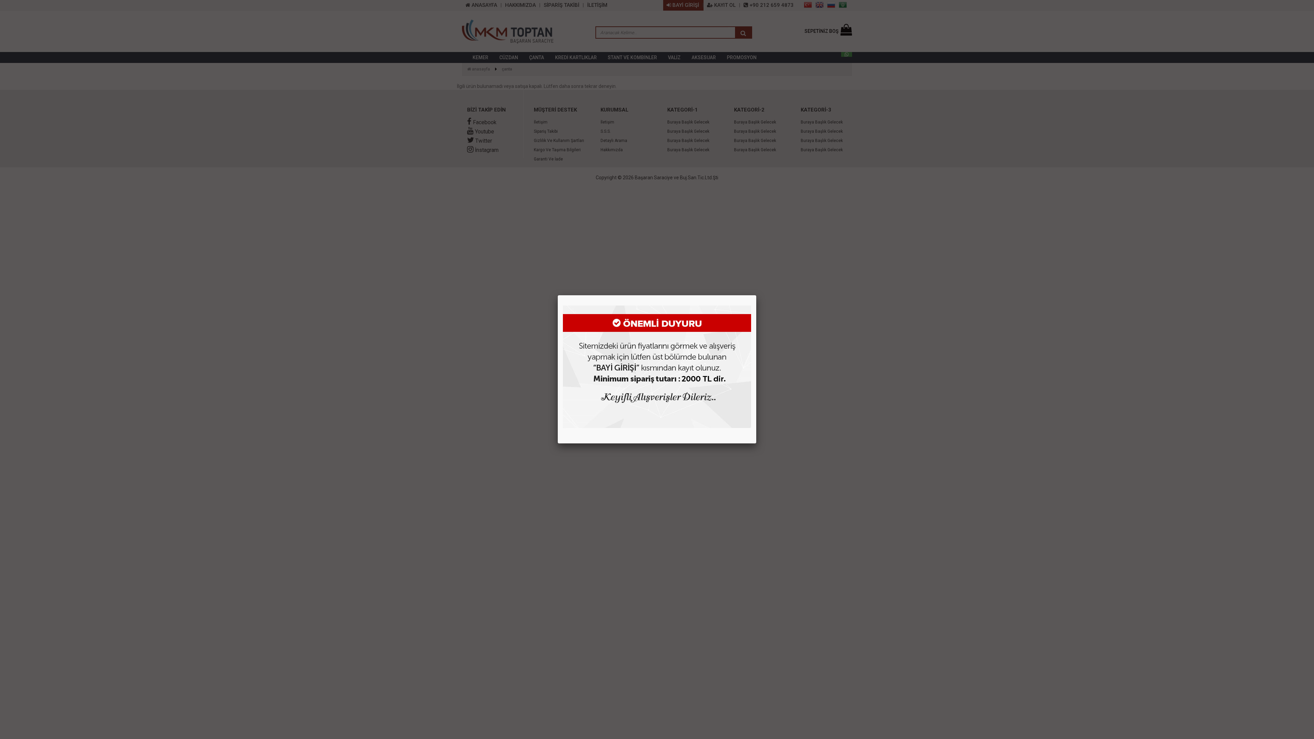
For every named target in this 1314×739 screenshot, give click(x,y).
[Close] (756, 295)
